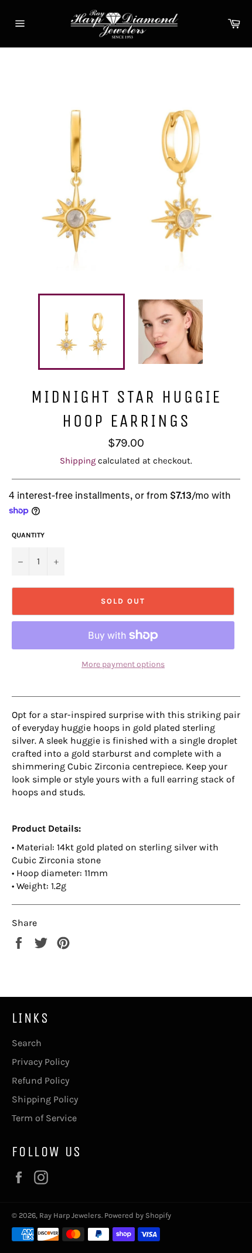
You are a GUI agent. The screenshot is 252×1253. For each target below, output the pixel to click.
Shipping (78, 460)
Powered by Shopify (137, 1215)
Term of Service (44, 1117)
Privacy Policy (40, 1061)
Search (27, 1042)
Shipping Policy (45, 1099)
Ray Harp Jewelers (70, 1215)
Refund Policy (40, 1080)
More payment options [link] (123, 664)
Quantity (28, 535)
